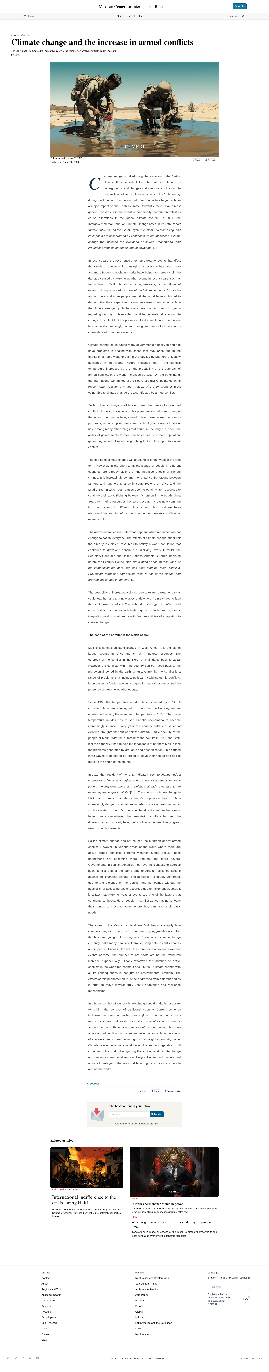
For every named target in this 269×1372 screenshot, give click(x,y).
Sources (94, 1083)
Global (139, 1311)
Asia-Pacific (142, 1295)
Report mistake (173, 1091)
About (44, 1283)
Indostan (140, 1317)
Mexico (139, 1328)
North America (143, 1334)
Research (46, 1311)
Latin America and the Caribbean (153, 1323)
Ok (246, 1299)
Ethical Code (242, 1358)
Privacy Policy (256, 1358)
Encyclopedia (48, 1317)
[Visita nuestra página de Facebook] (8, 1358)
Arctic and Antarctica (146, 1289)
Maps (44, 1328)
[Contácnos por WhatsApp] (30, 1358)
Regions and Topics (52, 1289)
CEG (44, 1339)
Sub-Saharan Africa (146, 1283)
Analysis (46, 1306)
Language (245, 1278)
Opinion (45, 1334)
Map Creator (48, 1300)
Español (212, 1278)
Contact (45, 1278)
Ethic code (212, 160)
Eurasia (139, 1300)
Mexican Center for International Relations (134, 6)
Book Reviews (49, 1323)
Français (222, 1278)
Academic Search (51, 1295)
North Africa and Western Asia (152, 1278)
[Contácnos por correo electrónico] (37, 1358)
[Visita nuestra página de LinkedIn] (23, 1358)
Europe (139, 1306)
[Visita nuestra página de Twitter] (16, 1358)
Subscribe (240, 6)
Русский (233, 1278)
